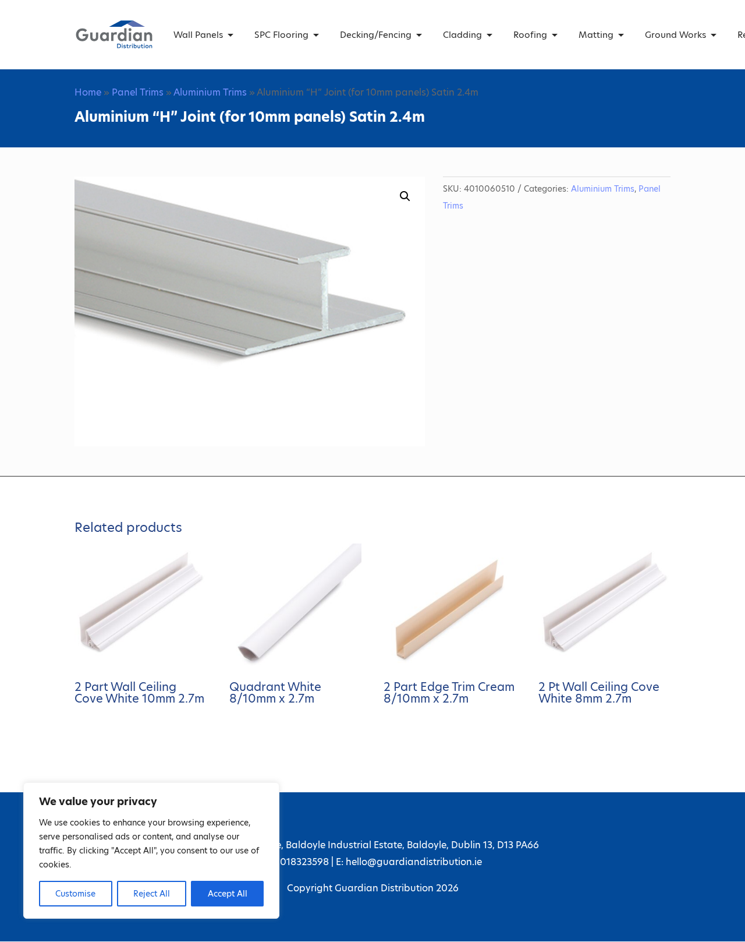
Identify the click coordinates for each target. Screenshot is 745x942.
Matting (596, 35)
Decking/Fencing (375, 35)
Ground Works (675, 35)
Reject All (151, 893)
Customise (75, 893)
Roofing (530, 35)
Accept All (227, 893)
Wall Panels (198, 35)
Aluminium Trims (210, 92)
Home (87, 92)
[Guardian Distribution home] (114, 34)
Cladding (462, 35)
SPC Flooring (281, 35)
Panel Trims (138, 92)
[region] (151, 850)
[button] (405, 196)
